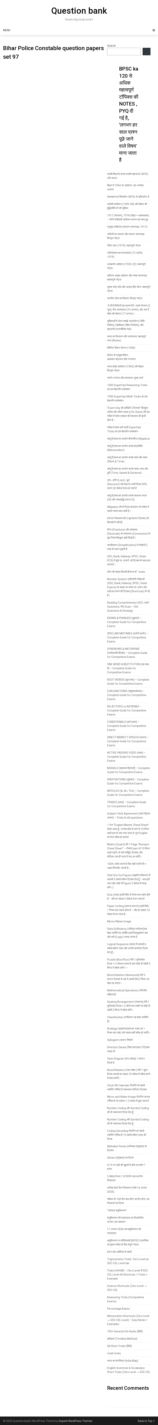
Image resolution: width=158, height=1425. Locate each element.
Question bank (79, 11)
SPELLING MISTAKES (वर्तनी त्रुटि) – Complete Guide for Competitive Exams (127, 637)
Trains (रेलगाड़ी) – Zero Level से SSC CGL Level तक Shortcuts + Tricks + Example (127, 1274)
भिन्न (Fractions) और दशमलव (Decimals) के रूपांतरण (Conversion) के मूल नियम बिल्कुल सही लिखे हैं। (128, 533)
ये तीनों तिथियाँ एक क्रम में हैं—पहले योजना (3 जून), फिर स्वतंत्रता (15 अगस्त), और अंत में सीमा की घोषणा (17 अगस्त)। (128, 309)
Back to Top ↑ (146, 1420)
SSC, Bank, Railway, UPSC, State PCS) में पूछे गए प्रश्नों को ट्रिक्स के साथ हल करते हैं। (128, 560)
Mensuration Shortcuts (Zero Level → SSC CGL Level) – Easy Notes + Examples (128, 1320)
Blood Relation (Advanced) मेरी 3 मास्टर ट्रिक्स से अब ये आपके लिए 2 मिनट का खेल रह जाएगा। (128, 979)
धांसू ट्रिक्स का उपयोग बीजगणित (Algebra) (128, 438)
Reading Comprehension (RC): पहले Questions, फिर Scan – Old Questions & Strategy (128, 606)
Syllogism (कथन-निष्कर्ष (120, 1039)
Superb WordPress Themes (75, 1420)
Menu (6, 30)
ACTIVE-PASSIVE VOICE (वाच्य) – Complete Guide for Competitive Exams (126, 756)
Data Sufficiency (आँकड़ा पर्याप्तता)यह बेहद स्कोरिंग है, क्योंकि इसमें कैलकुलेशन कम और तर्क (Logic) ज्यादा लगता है (127, 932)
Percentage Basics (118, 1308)
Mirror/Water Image (119, 921)
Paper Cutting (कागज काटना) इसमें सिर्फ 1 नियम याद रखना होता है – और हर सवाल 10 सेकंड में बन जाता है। (128, 910)
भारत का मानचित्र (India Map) (122, 1360)
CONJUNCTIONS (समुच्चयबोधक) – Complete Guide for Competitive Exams (126, 695)
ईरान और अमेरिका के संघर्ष (119, 1251)
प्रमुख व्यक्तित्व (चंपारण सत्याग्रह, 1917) (127, 226)
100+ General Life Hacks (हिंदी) (125, 1331)
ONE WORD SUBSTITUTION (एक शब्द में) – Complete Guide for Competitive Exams (128, 668)
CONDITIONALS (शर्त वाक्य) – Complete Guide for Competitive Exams (126, 725)
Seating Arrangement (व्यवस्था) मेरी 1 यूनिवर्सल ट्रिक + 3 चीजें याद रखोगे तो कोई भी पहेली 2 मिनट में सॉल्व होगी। (128, 1005)
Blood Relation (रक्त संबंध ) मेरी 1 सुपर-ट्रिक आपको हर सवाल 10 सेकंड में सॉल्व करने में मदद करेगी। (128, 1074)
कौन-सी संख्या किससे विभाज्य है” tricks (126, 571)
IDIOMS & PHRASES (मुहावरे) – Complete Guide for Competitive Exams (126, 622)
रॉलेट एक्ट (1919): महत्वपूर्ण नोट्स (124, 245)
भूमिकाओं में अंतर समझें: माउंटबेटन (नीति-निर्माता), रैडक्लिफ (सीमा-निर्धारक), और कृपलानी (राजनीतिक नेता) (126, 325)
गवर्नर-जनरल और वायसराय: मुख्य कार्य (125, 377)
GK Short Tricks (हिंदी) (119, 1346)
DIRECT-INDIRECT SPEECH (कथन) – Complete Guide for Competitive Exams (128, 741)
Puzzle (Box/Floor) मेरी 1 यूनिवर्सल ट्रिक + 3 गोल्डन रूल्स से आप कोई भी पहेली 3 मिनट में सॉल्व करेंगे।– (128, 963)
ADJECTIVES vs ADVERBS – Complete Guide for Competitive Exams (126, 710)
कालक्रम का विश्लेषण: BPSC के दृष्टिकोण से (128, 196)
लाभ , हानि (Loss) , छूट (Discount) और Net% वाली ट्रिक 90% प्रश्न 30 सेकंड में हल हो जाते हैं (127, 484)
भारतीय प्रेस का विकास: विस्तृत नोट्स (124, 298)
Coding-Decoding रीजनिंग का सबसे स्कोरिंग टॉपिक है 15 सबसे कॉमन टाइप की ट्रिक (126, 1134)
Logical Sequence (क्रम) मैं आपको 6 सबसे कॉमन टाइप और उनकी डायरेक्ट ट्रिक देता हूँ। (127, 948)
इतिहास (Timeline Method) (122, 1338)
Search (111, 45)
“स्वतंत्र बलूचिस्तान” (117, 1210)
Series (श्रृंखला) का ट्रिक (120, 1157)
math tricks (114, 1353)
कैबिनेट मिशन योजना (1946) (121, 347)
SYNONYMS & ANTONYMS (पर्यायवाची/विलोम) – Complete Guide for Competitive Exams (127, 652)
